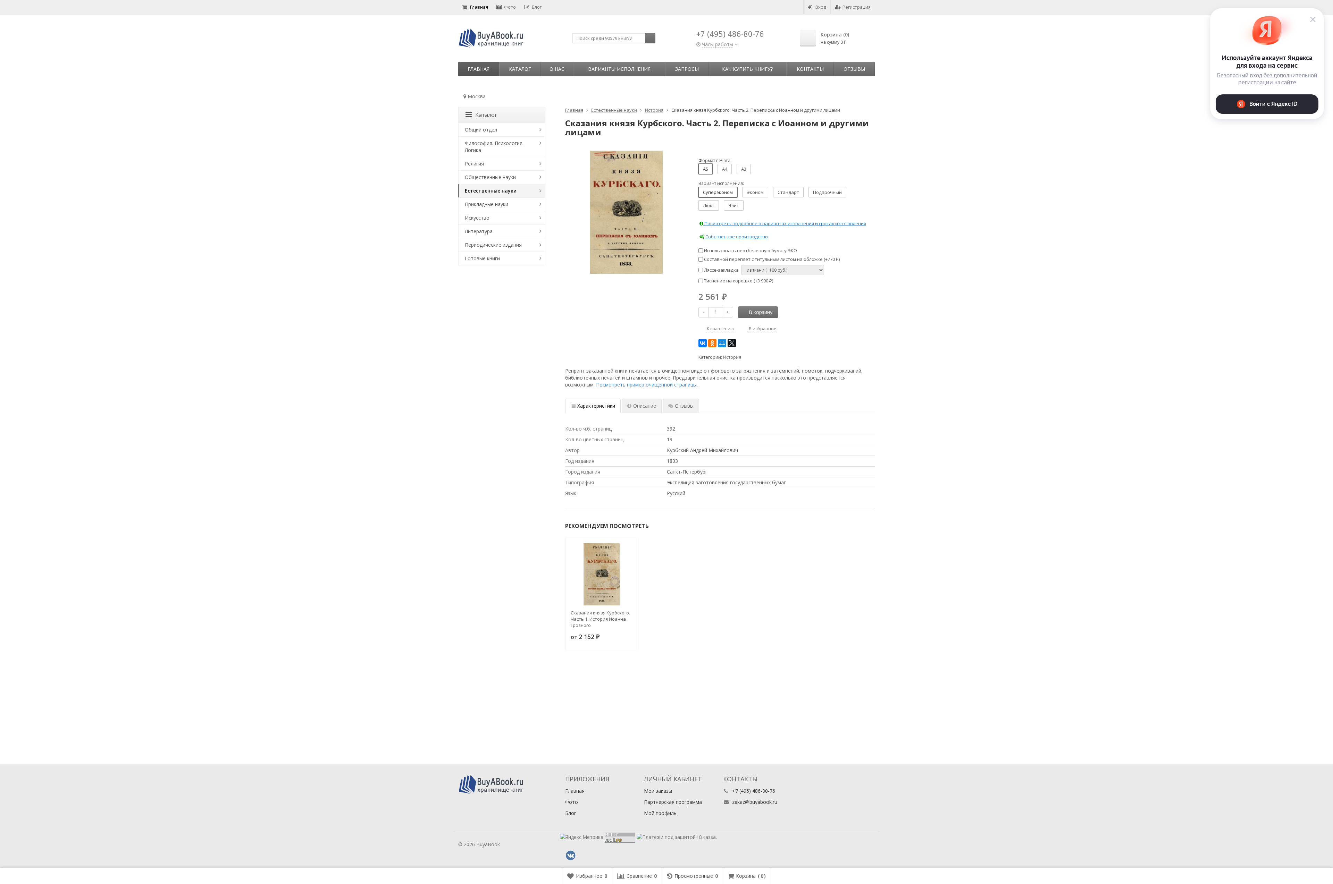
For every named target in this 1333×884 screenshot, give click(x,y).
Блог (537, 7)
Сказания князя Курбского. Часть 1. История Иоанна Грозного (600, 619)
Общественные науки (490, 177)
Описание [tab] (644, 405)
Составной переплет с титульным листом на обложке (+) (771, 259)
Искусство (477, 217)
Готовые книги (482, 258)
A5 (705, 169)
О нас (557, 69)
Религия (474, 163)
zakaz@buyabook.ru (754, 802)
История (732, 357)
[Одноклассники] (712, 343)
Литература (479, 231)
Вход (820, 7)
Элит (733, 205)
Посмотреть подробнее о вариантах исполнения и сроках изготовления (784, 223)
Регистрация (856, 7)
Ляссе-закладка (721, 270)
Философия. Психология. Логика (494, 146)
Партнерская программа (673, 802)
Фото (510, 7)
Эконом (755, 192)
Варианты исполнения (619, 69)
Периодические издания (493, 244)
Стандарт (788, 192)
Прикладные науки (486, 204)
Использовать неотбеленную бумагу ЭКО (750, 250)
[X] (732, 343)
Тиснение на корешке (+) (738, 281)
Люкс (708, 205)
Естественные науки (491, 190)
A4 (724, 169)
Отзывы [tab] (684, 405)
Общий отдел (481, 129)
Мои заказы (658, 791)
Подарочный (827, 192)
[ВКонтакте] (702, 343)
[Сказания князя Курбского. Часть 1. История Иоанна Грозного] (602, 574)
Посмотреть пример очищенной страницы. (647, 384)
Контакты (810, 69)
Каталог (520, 69)
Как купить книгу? (747, 69)
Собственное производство (736, 236)
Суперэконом (718, 192)
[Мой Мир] (722, 343)
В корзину (760, 312)
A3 (743, 169)
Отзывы (854, 69)
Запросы (687, 69)
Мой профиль (660, 813)
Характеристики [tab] (596, 405)
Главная (479, 7)
